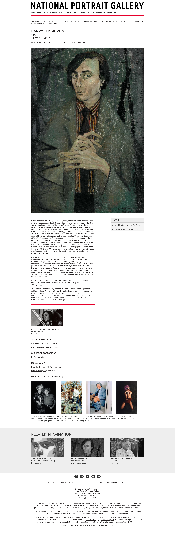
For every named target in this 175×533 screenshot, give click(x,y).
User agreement (89, 482)
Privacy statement (74, 482)
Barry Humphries (38, 347)
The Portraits (50, 12)
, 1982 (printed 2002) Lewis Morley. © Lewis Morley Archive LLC (83, 419)
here (55, 24)
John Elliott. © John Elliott (74, 416)
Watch (91, 12)
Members (100, 12)
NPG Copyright (59, 300)
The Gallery (71, 12)
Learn (82, 12)
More (109, 12)
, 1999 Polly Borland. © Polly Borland (107, 418)
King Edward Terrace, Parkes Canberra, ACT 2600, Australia (87, 492)
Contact (56, 482)
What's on (36, 12)
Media (63, 482)
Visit (61, 12)
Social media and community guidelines (112, 482)
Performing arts (37, 357)
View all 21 (58, 377)
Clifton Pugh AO (41, 38)
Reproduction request (68, 297)
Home (49, 482)
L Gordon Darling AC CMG (41, 367)
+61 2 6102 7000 (90, 495)
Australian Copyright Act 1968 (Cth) (45, 293)
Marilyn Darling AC (38, 371)
